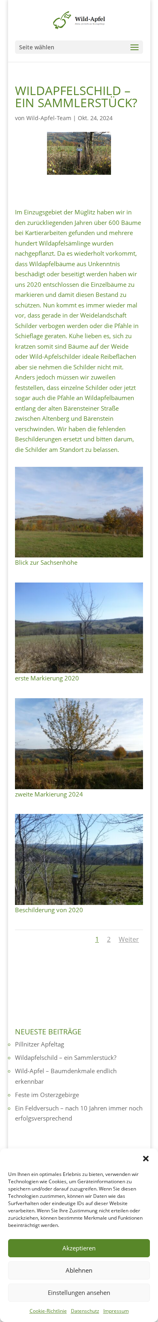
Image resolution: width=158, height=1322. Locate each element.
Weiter (129, 939)
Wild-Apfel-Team (48, 118)
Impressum (116, 1310)
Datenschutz (85, 1310)
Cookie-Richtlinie (48, 1310)
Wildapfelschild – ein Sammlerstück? (65, 1057)
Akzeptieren (79, 1248)
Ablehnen (79, 1270)
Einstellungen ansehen (79, 1292)
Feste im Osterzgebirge (47, 1095)
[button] (146, 1159)
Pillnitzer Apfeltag (39, 1044)
